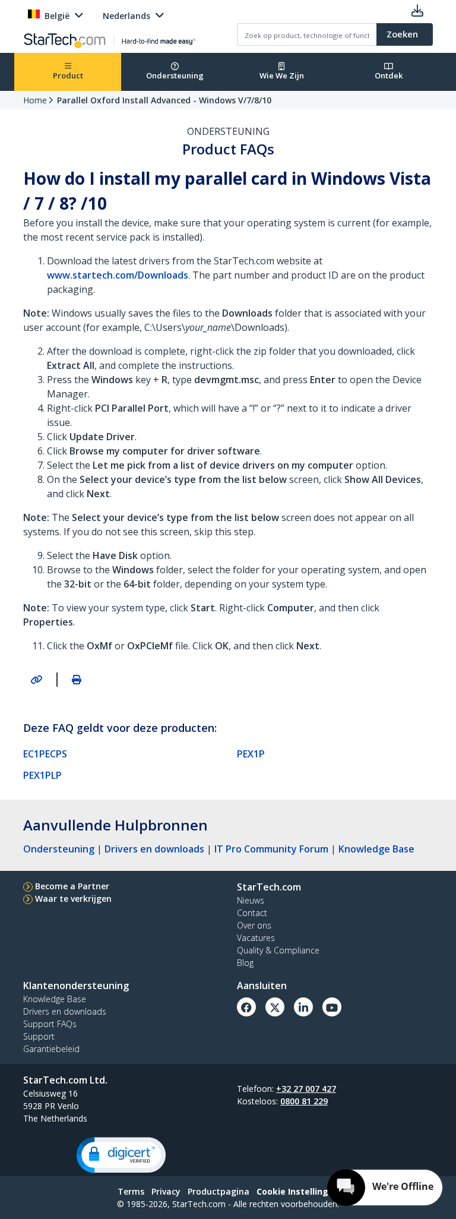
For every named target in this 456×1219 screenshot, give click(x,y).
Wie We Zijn (281, 75)
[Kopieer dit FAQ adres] (36, 679)
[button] (121, 1155)
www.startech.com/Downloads (117, 275)
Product (68, 75)
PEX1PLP (42, 775)
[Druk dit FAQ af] (76, 679)
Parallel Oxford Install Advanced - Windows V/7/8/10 (164, 100)
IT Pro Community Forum (271, 848)
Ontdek (389, 75)
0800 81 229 (304, 1101)
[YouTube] (331, 1006)
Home (35, 100)
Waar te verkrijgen (73, 898)
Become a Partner (72, 886)
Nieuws (250, 900)
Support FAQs (50, 1023)
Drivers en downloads (154, 848)
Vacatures (256, 937)
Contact (252, 912)
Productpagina (218, 1191)
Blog (245, 962)
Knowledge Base (376, 848)
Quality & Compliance (278, 950)
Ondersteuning (175, 75)
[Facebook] (246, 1006)
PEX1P (251, 753)
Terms (131, 1191)
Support (39, 1036)
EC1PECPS (45, 753)
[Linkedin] (303, 1006)
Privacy (165, 1191)
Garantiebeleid (51, 1048)
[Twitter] (274, 1006)
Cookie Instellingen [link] (297, 1191)
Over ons (254, 925)
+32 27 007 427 (306, 1088)
